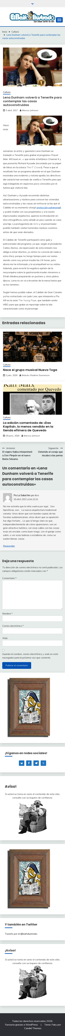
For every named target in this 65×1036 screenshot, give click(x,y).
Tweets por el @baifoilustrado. (21, 933)
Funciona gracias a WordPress (21, 1024)
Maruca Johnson (30, 110)
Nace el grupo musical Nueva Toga (30, 370)
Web (5, 638)
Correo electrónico (13, 625)
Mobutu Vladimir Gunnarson (36, 375)
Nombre (7, 613)
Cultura (6, 92)
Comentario (9, 578)
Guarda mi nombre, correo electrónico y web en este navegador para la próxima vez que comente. (30, 655)
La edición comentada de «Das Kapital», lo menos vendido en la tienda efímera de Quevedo (28, 426)
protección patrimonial (48, 207)
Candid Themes (32, 1028)
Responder (9, 545)
